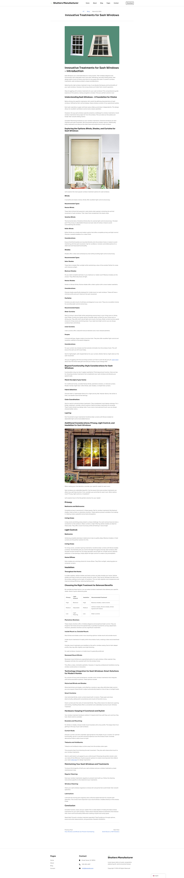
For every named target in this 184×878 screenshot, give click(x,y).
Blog (88, 11)
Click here (74, 760)
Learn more (115, 359)
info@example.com (87, 868)
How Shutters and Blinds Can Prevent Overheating (79, 831)
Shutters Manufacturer (65, 3)
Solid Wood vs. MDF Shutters (110, 831)
